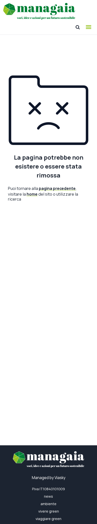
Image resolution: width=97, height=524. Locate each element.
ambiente (48, 503)
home (32, 194)
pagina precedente (57, 188)
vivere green (48, 511)
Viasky (59, 477)
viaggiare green (48, 518)
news (48, 496)
